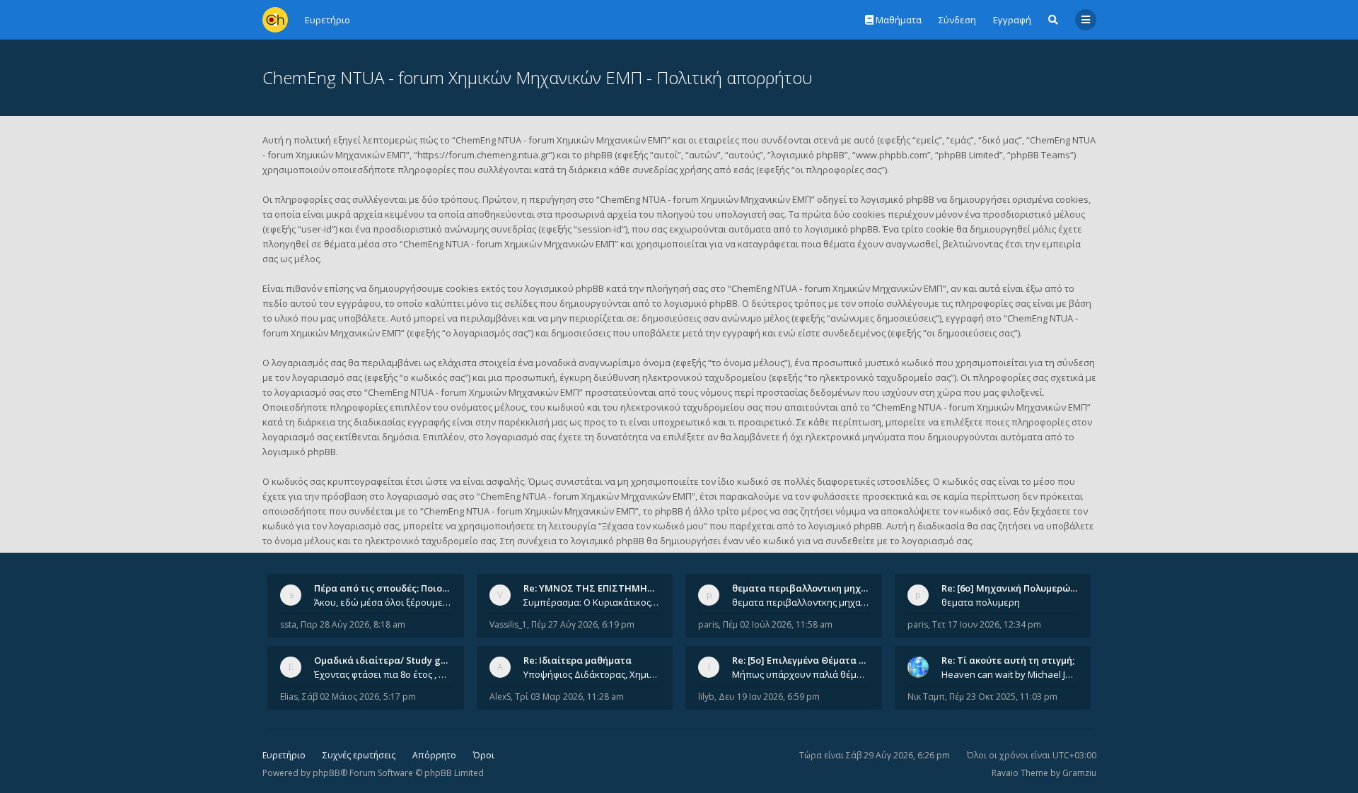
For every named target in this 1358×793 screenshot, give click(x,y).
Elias (289, 697)
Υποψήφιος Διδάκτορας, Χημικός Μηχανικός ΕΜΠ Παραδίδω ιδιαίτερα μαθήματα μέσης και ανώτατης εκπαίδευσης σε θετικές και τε (592, 674)
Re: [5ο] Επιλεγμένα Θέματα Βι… (803, 660)
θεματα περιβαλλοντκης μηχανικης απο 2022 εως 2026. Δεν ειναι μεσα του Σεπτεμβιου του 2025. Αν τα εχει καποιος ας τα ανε (800, 602)
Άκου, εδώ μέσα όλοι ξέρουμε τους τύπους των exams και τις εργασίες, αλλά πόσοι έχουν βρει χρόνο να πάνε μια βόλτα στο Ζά (382, 602)
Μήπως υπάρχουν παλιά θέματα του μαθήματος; (800, 674)
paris (708, 624)
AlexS (500, 697)
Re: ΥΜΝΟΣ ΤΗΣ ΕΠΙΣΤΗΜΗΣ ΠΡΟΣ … (606, 588)
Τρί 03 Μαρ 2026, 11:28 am (569, 697)
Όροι (483, 755)
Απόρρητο (434, 755)
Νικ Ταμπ (926, 697)
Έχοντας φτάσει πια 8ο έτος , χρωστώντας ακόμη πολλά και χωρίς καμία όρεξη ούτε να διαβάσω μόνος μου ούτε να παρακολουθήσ (382, 674)
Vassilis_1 (508, 624)
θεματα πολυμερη (980, 602)
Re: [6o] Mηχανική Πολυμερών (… (1014, 588)
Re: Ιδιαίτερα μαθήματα (577, 660)
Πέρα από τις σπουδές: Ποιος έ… (387, 588)
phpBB (326, 773)
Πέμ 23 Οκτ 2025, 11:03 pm (1003, 697)
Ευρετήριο (284, 755)
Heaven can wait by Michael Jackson (1010, 674)
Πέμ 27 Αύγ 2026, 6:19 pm (582, 624)
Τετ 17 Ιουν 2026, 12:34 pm (986, 624)
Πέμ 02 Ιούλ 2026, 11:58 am (777, 624)
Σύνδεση (957, 19)
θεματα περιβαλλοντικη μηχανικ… (810, 588)
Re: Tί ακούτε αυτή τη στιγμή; (1007, 660)
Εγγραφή (1012, 19)
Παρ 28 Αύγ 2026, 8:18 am (353, 624)
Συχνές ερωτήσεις (359, 755)
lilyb (706, 697)
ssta (288, 624)
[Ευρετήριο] (275, 20)
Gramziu (1079, 773)
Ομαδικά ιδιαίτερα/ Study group (388, 660)
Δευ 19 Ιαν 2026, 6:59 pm (769, 697)
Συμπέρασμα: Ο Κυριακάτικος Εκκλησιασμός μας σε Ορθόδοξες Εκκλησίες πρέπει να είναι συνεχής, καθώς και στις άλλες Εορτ (592, 602)
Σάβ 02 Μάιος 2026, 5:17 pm (359, 697)
